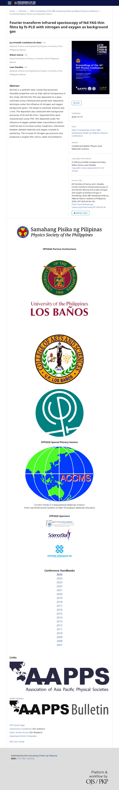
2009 (59, 637)
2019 (59, 598)
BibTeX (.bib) (81, 213)
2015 (59, 613)
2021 (59, 590)
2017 (59, 605)
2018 (59, 602)
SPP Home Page (17, 725)
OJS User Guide (17, 741)
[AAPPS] (59, 691)
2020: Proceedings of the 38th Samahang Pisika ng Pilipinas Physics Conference (64, 11)
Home (12, 11)
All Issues (22, 11)
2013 (59, 621)
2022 (59, 586)
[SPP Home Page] (59, 238)
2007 (59, 645)
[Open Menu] (9, 3)
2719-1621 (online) (25, 758)
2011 (59, 629)
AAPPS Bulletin (17, 698)
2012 (59, 625)
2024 (59, 578)
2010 (59, 633)
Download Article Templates (23, 736)
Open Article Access (19, 732)
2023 (59, 582)
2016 (59, 609)
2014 (59, 617)
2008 (59, 641)
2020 (59, 594)
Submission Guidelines (21, 728)
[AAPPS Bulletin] (59, 716)
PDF (78, 103)
